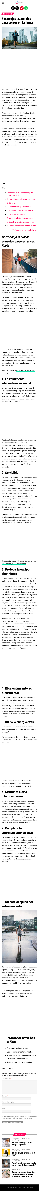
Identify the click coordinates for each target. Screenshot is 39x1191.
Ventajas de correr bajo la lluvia (24, 230)
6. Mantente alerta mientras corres (20, 218)
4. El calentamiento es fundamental (20, 210)
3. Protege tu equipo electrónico (19, 207)
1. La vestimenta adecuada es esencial (21, 199)
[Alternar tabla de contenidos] (3, 188)
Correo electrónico (8, 1102)
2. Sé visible (11, 203)
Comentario (6, 1078)
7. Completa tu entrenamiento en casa (21, 222)
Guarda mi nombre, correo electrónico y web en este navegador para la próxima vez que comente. (19, 1117)
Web (3, 1108)
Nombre (5, 1096)
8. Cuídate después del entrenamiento (21, 226)
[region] (19, 68)
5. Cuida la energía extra (16, 214)
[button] (3, 3)
